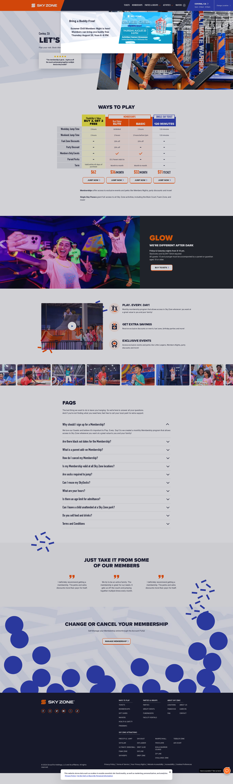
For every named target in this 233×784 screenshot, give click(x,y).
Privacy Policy (70, 776)
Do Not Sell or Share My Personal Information (95, 776)
